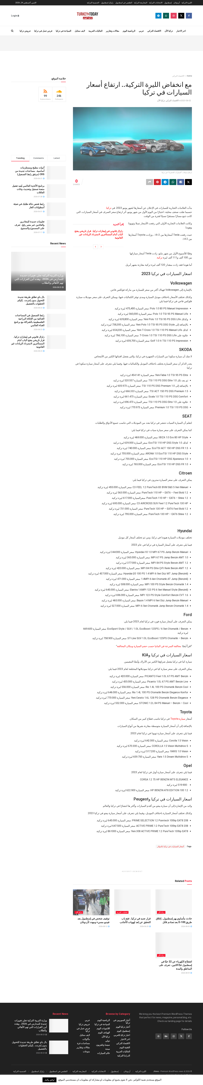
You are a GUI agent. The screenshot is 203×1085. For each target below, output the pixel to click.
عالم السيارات (103, 1053)
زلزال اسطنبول (107, 3)
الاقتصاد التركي (154, 31)
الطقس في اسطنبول (123, 3)
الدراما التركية (123, 1055)
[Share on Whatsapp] (172, 182)
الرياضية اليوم (129, 31)
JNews (156, 1071)
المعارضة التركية (140, 3)
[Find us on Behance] (166, 1036)
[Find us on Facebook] (189, 16)
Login (14, 15)
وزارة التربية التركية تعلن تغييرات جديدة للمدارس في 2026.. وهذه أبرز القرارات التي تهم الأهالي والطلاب (38, 279)
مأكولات (86, 1039)
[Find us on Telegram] (158, 16)
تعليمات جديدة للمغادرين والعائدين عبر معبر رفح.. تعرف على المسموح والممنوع (29, 225)
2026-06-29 (144, 926)
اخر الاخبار (181, 31)
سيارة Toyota (177, 718)
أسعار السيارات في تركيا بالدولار (170, 846)
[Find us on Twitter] (181, 16)
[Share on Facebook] (180, 182)
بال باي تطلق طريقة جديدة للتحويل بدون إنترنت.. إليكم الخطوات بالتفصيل (30, 300)
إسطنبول (168, 3)
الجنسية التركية (93, 3)
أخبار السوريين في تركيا (121, 1021)
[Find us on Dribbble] (158, 1036)
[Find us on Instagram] (174, 16)
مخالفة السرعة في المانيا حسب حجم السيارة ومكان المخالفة (149, 646)
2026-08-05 (185, 926)
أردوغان (177, 3)
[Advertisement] (101, 43)
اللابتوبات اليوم (103, 1028)
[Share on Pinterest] (157, 182)
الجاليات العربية (95, 31)
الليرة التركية (187, 3)
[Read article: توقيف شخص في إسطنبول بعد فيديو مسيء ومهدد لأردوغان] (91, 902)
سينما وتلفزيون (103, 1045)
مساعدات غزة (83, 1043)
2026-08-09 (185, 973)
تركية (159, 257)
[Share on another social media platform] (149, 182)
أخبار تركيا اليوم (123, 1027)
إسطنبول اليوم (123, 1031)
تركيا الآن (169, 31)
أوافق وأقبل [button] (49, 1080)
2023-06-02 (186, 100)
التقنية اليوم (125, 1047)
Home (189, 76)
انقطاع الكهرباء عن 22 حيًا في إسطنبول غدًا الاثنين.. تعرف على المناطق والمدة (175, 965)
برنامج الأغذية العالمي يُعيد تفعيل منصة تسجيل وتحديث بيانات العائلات (28, 189)
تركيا (108, 207)
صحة (107, 1049)
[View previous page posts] (101, 247)
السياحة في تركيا (63, 31)
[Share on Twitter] (188, 182)
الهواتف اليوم (104, 1032)
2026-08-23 (57, 287)
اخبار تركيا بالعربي (122, 1035)
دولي (107, 1040)
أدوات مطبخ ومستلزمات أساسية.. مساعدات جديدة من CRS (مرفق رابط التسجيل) (29, 171)
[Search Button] (12, 31)
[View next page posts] (95, 247)
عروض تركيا (25, 31)
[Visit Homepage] (87, 15)
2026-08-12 (103, 926)
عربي (141, 31)
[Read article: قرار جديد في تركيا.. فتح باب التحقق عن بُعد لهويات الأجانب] (132, 902)
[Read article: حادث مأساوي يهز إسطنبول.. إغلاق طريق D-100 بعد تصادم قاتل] (173, 902)
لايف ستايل (80, 31)
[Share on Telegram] (165, 182)
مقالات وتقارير (112, 31)
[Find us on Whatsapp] (166, 16)
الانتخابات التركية (155, 3)
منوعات (86, 1051)
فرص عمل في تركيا (43, 31)
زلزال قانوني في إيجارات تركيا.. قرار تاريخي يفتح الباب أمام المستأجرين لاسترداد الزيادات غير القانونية (99, 234)
